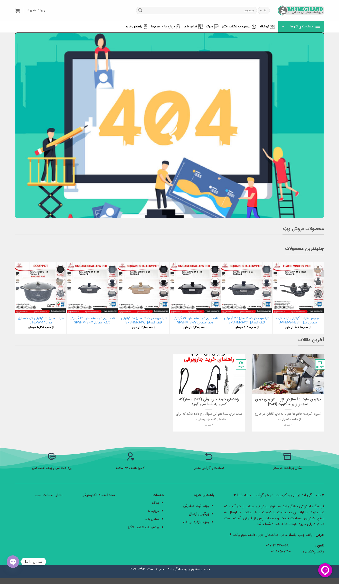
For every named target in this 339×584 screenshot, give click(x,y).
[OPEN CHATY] (13, 561)
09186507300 (281, 551)
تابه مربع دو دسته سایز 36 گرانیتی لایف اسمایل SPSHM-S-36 (246, 320)
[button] (17, 11)
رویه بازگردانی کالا (195, 522)
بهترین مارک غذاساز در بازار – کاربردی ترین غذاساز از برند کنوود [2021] (288, 402)
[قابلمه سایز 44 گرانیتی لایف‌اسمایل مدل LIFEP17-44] (40, 287)
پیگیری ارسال (199, 514)
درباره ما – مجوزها (163, 26)
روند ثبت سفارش (196, 506)
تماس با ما (190, 26)
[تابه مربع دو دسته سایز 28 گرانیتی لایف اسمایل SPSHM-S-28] (143, 287)
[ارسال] (140, 11)
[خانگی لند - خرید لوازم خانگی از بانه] (301, 10)
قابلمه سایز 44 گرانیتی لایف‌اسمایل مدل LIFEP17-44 (41, 320)
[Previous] (321, 297)
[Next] (17, 297)
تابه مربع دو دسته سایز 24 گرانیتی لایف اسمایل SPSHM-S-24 (92, 320)
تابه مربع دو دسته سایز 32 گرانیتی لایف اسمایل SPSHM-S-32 (195, 320)
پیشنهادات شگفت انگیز (236, 26)
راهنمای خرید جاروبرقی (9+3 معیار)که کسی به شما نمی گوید (209, 402)
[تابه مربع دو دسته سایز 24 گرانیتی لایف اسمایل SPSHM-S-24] (92, 287)
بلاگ (155, 503)
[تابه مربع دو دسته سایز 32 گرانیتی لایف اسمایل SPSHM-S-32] (195, 287)
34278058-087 (277, 545)
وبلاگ (209, 26)
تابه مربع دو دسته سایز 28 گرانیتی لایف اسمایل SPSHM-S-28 (144, 320)
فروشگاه (264, 26)
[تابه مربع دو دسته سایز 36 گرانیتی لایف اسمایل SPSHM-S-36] (246, 287)
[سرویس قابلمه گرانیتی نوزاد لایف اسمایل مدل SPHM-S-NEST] (298, 287)
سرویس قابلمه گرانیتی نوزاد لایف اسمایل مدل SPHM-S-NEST (298, 320)
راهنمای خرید (133, 26)
